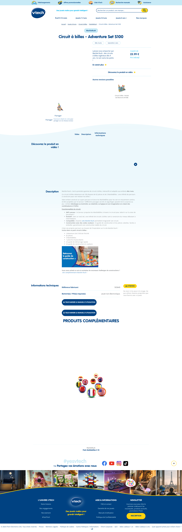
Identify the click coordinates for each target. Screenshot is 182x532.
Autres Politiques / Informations (87, 527)
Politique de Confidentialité (106, 517)
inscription (136, 516)
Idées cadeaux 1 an (126, 527)
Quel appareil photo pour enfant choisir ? (166, 527)
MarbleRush (93, 24)
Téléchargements (43, 2)
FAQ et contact (106, 504)
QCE (116, 527)
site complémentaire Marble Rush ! (74, 272)
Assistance (147, 2)
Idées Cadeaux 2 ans (142, 527)
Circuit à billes (83, 24)
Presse (41, 527)
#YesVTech (46, 517)
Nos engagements (45, 508)
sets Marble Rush (88, 221)
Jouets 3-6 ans (72, 24)
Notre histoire (46, 504)
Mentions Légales (52, 527)
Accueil (63, 24)
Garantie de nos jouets (106, 508)
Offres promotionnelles (72, 2)
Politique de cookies (67, 527)
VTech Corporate (106, 527)
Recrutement (46, 513)
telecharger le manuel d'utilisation (80, 302)
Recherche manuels (122, 2)
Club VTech (98, 2)
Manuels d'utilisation (106, 513)
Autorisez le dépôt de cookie (62, 119)
